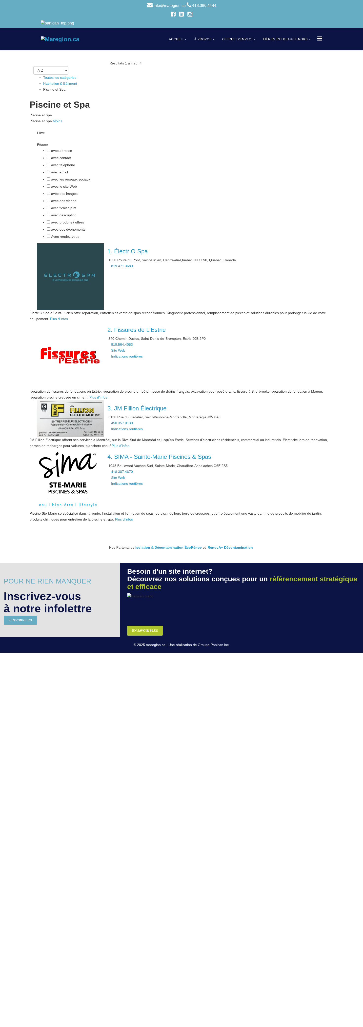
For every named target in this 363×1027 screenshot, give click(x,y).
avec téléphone (63, 165)
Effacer (42, 145)
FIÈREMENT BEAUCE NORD (285, 39)
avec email (59, 172)
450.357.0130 (122, 423)
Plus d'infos (59, 319)
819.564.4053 (122, 344)
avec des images (64, 194)
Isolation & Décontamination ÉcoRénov (168, 547)
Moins (57, 121)
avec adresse (61, 151)
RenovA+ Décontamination (230, 547)
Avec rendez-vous (65, 237)
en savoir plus (145, 630)
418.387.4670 (122, 472)
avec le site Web (64, 186)
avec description (64, 215)
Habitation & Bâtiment (60, 83)
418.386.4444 (204, 5)
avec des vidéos (63, 201)
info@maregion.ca (170, 5)
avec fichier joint (63, 208)
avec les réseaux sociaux (70, 179)
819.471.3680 (122, 266)
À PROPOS (203, 39)
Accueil (176, 39)
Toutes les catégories (59, 78)
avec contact (61, 158)
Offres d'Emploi (237, 39)
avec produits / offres (67, 222)
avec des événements (68, 229)
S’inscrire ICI (20, 620)
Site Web (118, 350)
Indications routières (127, 356)
